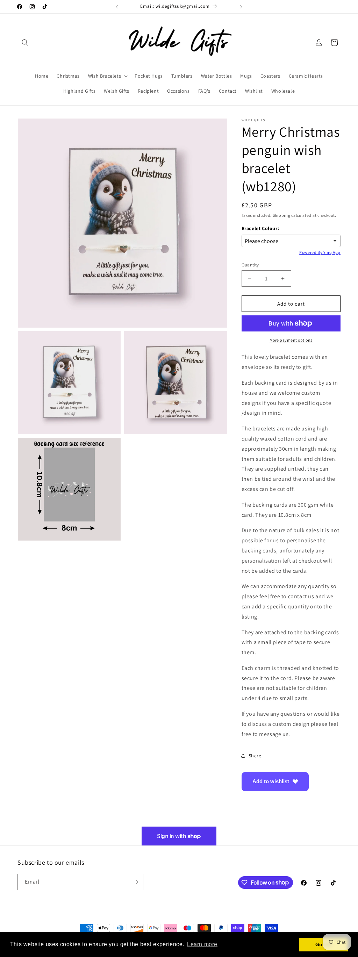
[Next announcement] (241, 6)
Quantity (250, 265)
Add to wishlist (270, 781)
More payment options (291, 340)
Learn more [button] (202, 944)
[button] (25, 42)
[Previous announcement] (116, 6)
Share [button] (255, 755)
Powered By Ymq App (320, 252)
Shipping (282, 215)
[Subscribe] (135, 882)
